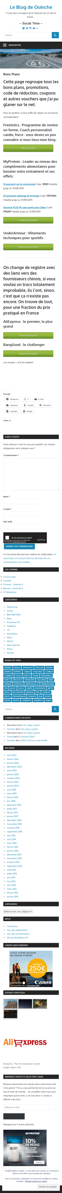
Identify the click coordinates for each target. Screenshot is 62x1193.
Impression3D (47, 684)
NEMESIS (30, 692)
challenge (38, 672)
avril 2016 (11, 839)
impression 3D (32, 684)
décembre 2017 (14, 805)
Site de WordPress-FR (17, 937)
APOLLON (39, 668)
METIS (50, 688)
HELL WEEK (41, 680)
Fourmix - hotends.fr (13, 584)
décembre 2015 (14, 854)
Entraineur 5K (13, 622)
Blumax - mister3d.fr (13, 588)
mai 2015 (11, 881)
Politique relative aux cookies (36, 1181)
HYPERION (18, 684)
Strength (26, 700)
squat (7, 700)
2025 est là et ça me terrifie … (35, 740)
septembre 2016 (14, 831)
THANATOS (38, 700)
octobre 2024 (13, 778)
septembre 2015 (14, 866)
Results (10, 652)
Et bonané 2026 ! (27, 736)
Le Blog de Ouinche (31, 7)
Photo (10, 649)
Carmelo (7, 580)
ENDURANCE (46, 676)
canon (27, 672)
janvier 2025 (13, 774)
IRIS (6, 688)
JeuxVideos (12, 633)
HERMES (7, 684)
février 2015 (12, 892)
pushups (32, 696)
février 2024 (13, 782)
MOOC (10, 641)
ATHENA (49, 668)
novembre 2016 (14, 824)
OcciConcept (9, 576)
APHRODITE (28, 668)
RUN (40, 696)
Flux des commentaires (18, 933)
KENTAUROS (40, 688)
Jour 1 (13, 688)
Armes (10, 610)
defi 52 (27, 676)
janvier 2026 (13, 763)
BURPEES (17, 672)
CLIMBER (49, 672)
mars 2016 (12, 843)
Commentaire (11, 455)
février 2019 (12, 797)
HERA (51, 680)
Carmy (10, 736)
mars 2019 (12, 793)
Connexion (12, 926)
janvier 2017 (12, 816)
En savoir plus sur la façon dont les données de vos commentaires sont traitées (29, 558)
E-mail (7, 509)
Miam (9, 637)
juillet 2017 (12, 808)
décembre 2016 (14, 820)
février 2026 (13, 759)
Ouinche (11, 729)
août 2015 (11, 869)
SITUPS (48, 696)
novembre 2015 (14, 858)
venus (48, 700)
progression (19, 696)
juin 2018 (11, 801)
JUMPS (29, 688)
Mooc (7, 692)
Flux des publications (17, 930)
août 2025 (12, 770)
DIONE (35, 676)
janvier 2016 (12, 850)
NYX (38, 692)
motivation (18, 692)
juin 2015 (11, 877)
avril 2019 (11, 789)
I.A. (8, 629)
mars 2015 (12, 889)
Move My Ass (13, 645)
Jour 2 (21, 688)
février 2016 (12, 846)
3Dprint (8, 668)
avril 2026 (12, 755)
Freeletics (11, 626)
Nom (6, 496)
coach (18, 676)
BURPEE (7, 672)
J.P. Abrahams (9, 592)
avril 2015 (11, 885)
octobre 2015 (13, 862)
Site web (7, 521)
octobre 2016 (13, 827)
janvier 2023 (13, 785)
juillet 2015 (12, 873)
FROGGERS (29, 680)
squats (16, 700)
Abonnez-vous (13, 1116)
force (7, 680)
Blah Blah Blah (14, 614)
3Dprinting (12, 607)
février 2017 (12, 812)
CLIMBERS (8, 676)
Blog (9, 618)
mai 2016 (11, 835)
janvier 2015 (12, 896)
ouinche (46, 692)
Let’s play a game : (32, 725)
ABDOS (17, 668)
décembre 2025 (14, 766)
